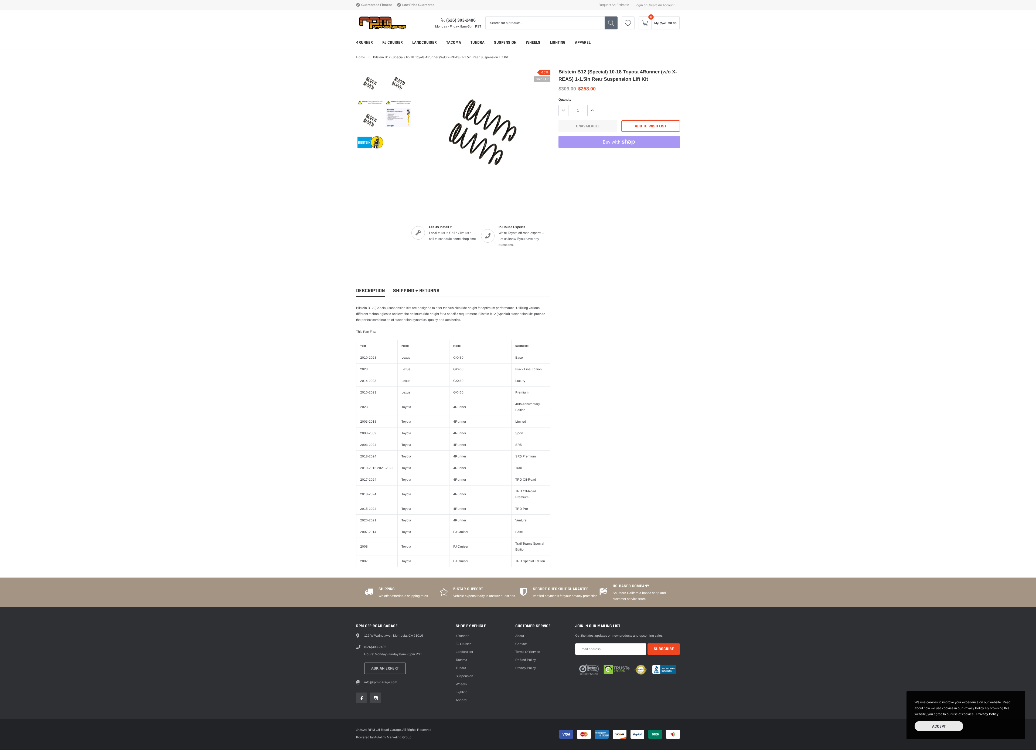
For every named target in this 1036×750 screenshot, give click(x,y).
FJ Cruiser (392, 42)
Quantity (564, 99)
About (519, 636)
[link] (628, 22)
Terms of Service (527, 652)
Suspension (505, 42)
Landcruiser (424, 42)
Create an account (661, 5)
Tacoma (453, 42)
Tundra (478, 42)
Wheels (533, 42)
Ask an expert (385, 668)
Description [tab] (370, 290)
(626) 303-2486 (461, 20)
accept (939, 726)
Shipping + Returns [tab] (416, 290)
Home (360, 57)
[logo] (382, 23)
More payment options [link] (619, 155)
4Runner (364, 42)
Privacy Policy (525, 668)
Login (639, 5)
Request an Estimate (614, 4)
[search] (611, 22)
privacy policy (987, 714)
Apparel (583, 42)
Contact (521, 644)
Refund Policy (525, 660)
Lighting (557, 42)
